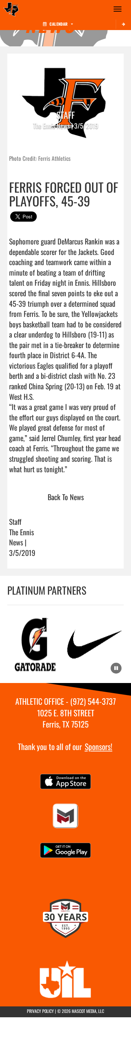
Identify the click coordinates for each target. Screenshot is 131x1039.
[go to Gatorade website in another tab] (36, 644)
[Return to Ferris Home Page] (11, 9)
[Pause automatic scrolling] (116, 668)
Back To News (66, 496)
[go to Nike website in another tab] (95, 644)
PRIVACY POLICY (40, 1011)
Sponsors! (98, 746)
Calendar (58, 24)
